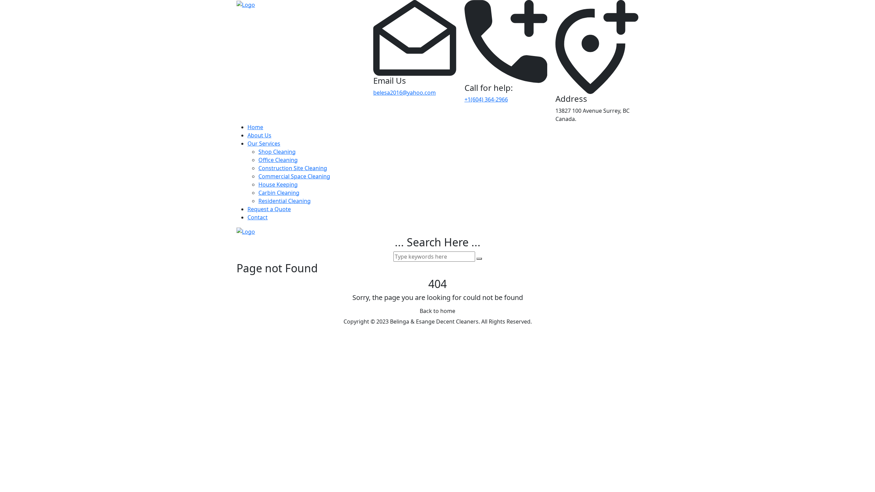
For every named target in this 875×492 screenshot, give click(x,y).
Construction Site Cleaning (292, 168)
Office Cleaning (278, 160)
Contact (257, 217)
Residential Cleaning (284, 201)
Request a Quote (269, 209)
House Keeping (278, 184)
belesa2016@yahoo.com (404, 92)
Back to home (437, 311)
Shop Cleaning (277, 151)
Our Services (263, 143)
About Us (259, 135)
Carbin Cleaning (278, 192)
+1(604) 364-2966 (486, 99)
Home (255, 127)
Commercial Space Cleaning (294, 176)
